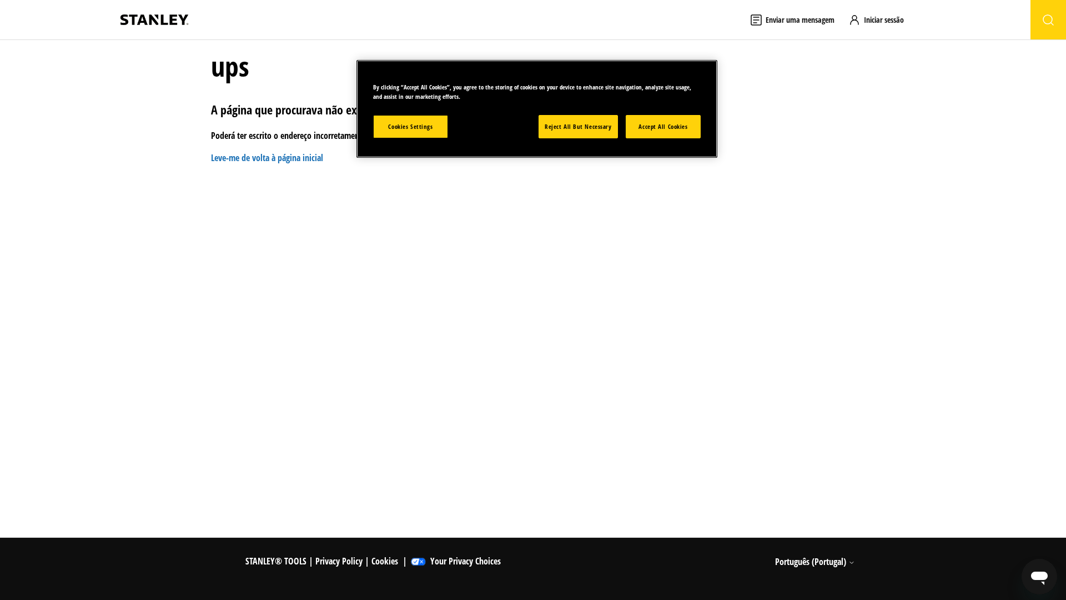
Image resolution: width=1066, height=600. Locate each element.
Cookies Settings (410, 126)
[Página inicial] (154, 19)
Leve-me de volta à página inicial (267, 158)
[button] (881, 19)
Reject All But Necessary (578, 126)
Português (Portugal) (811, 562)
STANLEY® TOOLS (275, 561)
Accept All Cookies (662, 126)
